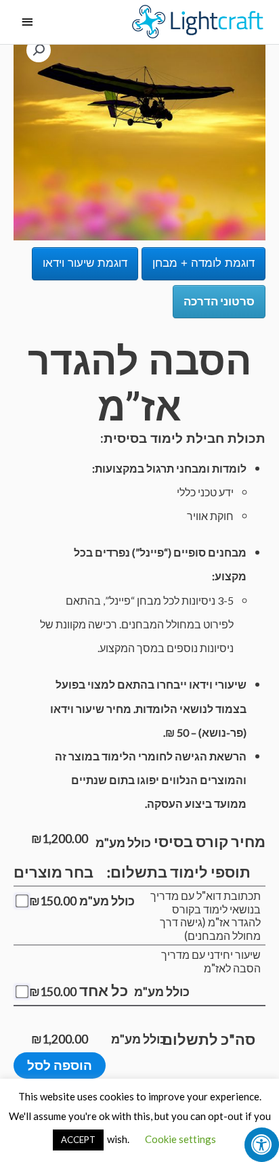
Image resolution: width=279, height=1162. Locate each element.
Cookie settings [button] (180, 1139)
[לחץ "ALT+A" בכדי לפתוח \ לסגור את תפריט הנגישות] (261, 1144)
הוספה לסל (59, 1065)
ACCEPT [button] (78, 1139)
